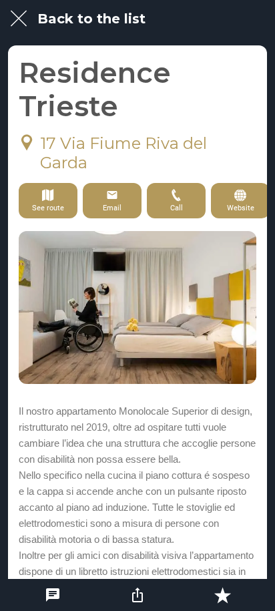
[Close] (19, 19)
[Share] (137, 595)
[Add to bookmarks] (222, 595)
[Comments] (53, 595)
